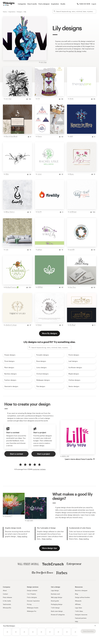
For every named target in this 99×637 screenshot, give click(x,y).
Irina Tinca (73, 287)
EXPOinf (40, 287)
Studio (62, 4)
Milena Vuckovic (10, 212)
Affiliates (78, 604)
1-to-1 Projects (31, 594)
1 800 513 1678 (84, 4)
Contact (5, 594)
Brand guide (55, 601)
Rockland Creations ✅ (12, 287)
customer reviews (39, 469)
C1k (39, 99)
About (5, 590)
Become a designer (81, 590)
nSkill (71, 136)
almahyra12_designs (11, 325)
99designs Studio (32, 608)
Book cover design (57, 611)
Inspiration (55, 4)
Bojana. (72, 174)
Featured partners (80, 618)
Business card (55, 594)
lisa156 (39, 212)
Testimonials (7, 604)
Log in (94, 4)
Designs (19, 11)
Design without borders (82, 597)
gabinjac (40, 249)
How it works (32, 4)
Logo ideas (78, 608)
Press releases (7, 597)
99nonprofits (7, 608)
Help (76, 621)
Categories (22, 4)
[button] (95, 625)
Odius (7, 174)
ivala (7, 249)
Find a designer (44, 4)
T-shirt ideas (79, 611)
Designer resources (81, 614)
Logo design (55, 590)
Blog (76, 594)
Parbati (40, 325)
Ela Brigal (72, 325)
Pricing (29, 604)
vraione (40, 174)
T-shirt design (55, 608)
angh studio (30, 520)
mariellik (72, 249)
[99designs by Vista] (9, 4)
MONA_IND (65, 456)
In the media (7, 601)
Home (5, 11)
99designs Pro (31, 611)
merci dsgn (44, 62)
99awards (78, 601)
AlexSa (71, 99)
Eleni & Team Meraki (11, 136)
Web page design (56, 597)
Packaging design (56, 604)
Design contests (32, 590)
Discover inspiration (33, 601)
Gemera (40, 136)
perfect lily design (75, 51)
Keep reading (22, 536)
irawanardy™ (8, 516)
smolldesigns (73, 212)
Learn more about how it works (78, 459)
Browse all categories (58, 614)
